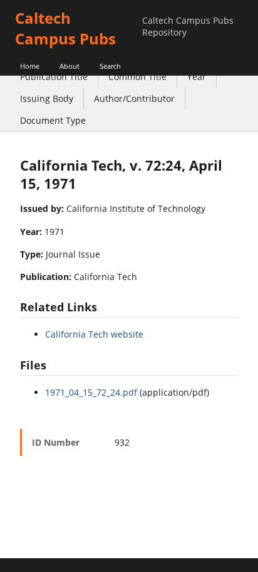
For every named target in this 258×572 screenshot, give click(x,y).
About (69, 66)
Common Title (137, 77)
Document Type (53, 120)
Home (29, 66)
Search (110, 66)
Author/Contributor (134, 98)
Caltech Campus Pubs (65, 28)
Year (196, 77)
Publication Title (54, 77)
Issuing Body (46, 98)
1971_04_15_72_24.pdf (91, 392)
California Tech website (94, 334)
